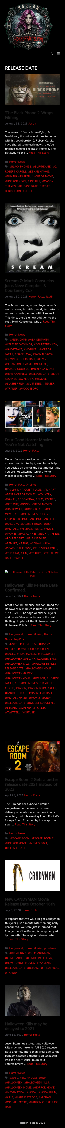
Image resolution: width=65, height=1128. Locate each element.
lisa (48, 523)
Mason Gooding (18, 369)
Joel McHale (27, 359)
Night (44, 533)
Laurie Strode (32, 523)
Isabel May (24, 354)
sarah (36, 543)
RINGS (24, 543)
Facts (11, 653)
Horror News (17, 161)
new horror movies (21, 962)
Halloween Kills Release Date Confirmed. (31, 587)
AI (45, 489)
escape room (20, 838)
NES (34, 533)
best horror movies (21, 494)
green (32, 653)
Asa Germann (39, 339)
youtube (28, 712)
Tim (25, 553)
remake (12, 543)
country (45, 494)
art (53, 489)
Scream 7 (26, 378)
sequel (29, 191)
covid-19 (34, 958)
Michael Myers (32, 528)
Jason (22, 688)
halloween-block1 (20, 673)
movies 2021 (38, 843)
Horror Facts (36, 296)
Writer (20, 558)
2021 (14, 644)
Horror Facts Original (22, 484)
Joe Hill (35, 181)
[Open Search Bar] (51, 53)
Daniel (11, 499)
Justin (32, 123)
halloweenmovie (18, 678)
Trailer (12, 388)
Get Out (12, 504)
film (40, 499)
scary (11, 548)
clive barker (15, 958)
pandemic (50, 948)
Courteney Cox (46, 344)
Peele (55, 533)
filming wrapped (18, 176)
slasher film (15, 383)
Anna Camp (18, 339)
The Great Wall (46, 548)
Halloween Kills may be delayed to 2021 (26, 1026)
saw (47, 543)
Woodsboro (29, 388)
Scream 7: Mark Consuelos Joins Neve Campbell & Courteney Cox (29, 285)
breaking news (21, 953)
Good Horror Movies (37, 504)
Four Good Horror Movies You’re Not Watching (28, 442)
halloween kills (18, 663)
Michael (12, 528)
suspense (34, 383)
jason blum (38, 688)
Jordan (29, 519)
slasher (26, 707)
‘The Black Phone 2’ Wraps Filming (29, 115)
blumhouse (43, 166)
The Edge (24, 548)
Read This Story (39, 152)
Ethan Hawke (39, 171)
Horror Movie (43, 176)
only (47, 697)
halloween (14, 509)
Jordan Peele (47, 519)
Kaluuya (13, 523)
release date (28, 186)
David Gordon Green (34, 649)
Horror (31, 349)
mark (34, 693)
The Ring (13, 553)
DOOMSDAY (27, 499)
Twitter (13, 712)
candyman (43, 953)
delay (48, 958)
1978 (14, 489)
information (15, 1092)
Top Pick (19, 639)
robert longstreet (43, 702)
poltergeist (15, 538)
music (24, 533)
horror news (16, 181)
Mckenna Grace (43, 369)
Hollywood (16, 634)
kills (53, 688)
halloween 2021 (18, 658)
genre (51, 499)
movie (50, 528)
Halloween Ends (45, 658)
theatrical (51, 967)
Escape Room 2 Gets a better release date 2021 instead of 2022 (31, 784)
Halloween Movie (39, 668)
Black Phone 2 (21, 166)
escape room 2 (43, 838)
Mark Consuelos (35, 364)
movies (11, 533)
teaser (49, 383)
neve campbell (17, 373)
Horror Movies (27, 514)
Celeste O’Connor (19, 344)
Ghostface (14, 349)
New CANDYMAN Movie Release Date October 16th (30, 901)
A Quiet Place (31, 489)
